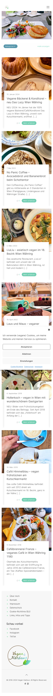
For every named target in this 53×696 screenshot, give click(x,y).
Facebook (14, 629)
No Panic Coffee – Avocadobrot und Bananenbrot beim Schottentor (26, 176)
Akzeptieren (26, 347)
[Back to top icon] (26, 675)
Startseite (11, 28)
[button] (49, 329)
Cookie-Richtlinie (17, 366)
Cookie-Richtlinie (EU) (20, 611)
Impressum (38, 366)
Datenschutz (28, 366)
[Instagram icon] (28, 683)
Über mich (15, 596)
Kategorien (9, 46)
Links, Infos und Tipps (20, 615)
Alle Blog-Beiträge (27, 28)
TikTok (13, 636)
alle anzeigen (44, 46)
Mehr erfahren (29, 123)
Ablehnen (26, 354)
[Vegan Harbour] (7, 7)
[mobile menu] (48, 7)
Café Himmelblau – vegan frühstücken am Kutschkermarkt (23, 475)
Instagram (14, 632)
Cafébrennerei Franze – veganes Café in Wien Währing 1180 (26, 552)
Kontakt (13, 600)
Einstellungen (26, 361)
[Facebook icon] (25, 683)
